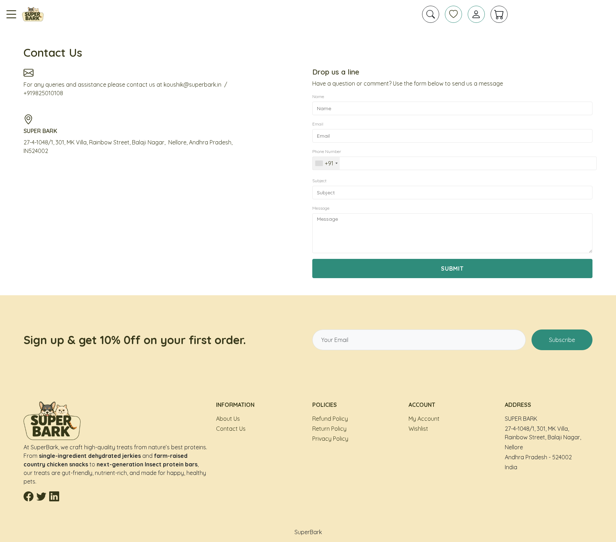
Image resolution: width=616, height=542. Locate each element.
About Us (228, 418)
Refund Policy (330, 418)
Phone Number (326, 151)
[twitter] (41, 496)
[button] (430, 14)
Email (317, 124)
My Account (424, 418)
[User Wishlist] (453, 14)
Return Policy (329, 428)
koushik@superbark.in (192, 84)
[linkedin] (54, 496)
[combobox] (326, 163)
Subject (319, 180)
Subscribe (562, 339)
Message (320, 208)
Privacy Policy (330, 438)
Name (318, 96)
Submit (452, 268)
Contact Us (231, 428)
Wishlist (418, 428)
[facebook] (29, 496)
